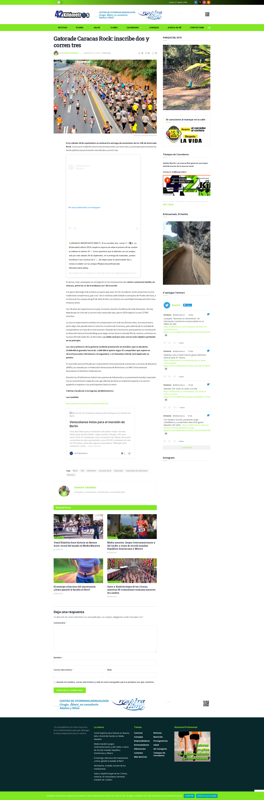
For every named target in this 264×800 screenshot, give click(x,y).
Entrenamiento (141, 745)
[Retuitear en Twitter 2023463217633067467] (170, 408)
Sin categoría (160, 749)
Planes (79, 27)
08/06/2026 (59, 593)
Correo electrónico (64, 669)
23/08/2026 (59, 549)
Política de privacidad (206, 796)
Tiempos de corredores (159, 754)
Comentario (60, 622)
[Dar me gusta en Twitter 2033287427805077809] (175, 377)
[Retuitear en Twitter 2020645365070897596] (170, 441)
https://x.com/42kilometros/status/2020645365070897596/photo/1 (193, 430)
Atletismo (91, 471)
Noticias (62, 27)
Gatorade (118, 471)
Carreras (138, 733)
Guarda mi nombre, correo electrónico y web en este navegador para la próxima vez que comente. (105, 682)
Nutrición (158, 737)
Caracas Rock (105, 471)
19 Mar (190, 315)
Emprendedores (142, 741)
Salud (97, 27)
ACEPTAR (189, 796)
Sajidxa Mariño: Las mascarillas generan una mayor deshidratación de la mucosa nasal (203, 201)
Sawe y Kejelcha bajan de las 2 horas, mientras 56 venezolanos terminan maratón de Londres (131, 589)
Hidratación (140, 749)
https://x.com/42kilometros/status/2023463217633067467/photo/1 (193, 396)
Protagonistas (160, 741)
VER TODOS (168, 204)
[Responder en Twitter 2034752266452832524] (165, 343)
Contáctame (197, 27)
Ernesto (167, 314)
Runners (71, 475)
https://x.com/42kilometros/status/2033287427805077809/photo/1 (193, 365)
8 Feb (190, 416)
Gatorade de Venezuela (136, 471)
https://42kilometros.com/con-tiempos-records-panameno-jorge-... (186, 426)
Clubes (114, 27)
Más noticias (114, 582)
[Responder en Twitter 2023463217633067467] (165, 408)
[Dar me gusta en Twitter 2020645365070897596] (175, 441)
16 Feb (190, 385)
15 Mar (190, 351)
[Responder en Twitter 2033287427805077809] (165, 377)
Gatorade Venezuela (105, 273)
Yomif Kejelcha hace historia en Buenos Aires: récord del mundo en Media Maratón (77, 544)
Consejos (154, 27)
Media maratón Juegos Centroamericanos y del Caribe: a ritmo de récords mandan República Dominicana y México (131, 545)
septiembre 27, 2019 (91, 53)
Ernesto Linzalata (70, 53)
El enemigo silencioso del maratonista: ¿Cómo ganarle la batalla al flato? (75, 588)
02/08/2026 (112, 553)
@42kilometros (179, 315)
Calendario (133, 27)
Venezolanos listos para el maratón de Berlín (87, 403)
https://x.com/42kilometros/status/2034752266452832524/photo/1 (193, 332)
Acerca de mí (174, 27)
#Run (75, 471)
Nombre (59, 657)
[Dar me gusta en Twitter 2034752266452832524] (175, 343)
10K (82, 471)
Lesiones (138, 753)
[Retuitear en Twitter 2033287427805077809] (170, 377)
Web (109, 669)
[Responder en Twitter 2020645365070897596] (165, 441)
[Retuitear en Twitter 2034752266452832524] (170, 343)
